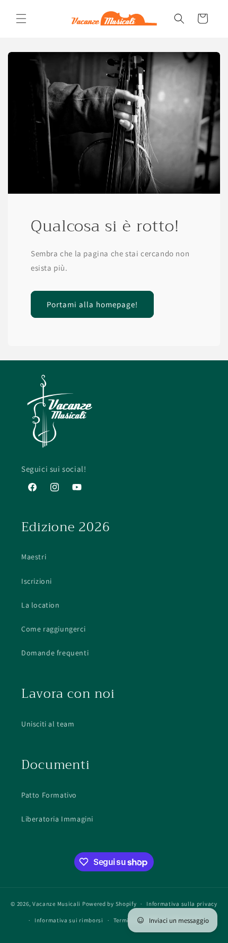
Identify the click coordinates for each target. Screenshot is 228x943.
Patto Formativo (49, 795)
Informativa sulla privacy (181, 903)
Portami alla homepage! (92, 304)
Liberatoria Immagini (57, 819)
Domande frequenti (55, 652)
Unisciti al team (48, 724)
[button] (21, 18)
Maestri (33, 556)
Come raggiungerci (53, 629)
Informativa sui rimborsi (68, 920)
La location (40, 605)
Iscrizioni (36, 581)
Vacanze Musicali (56, 903)
